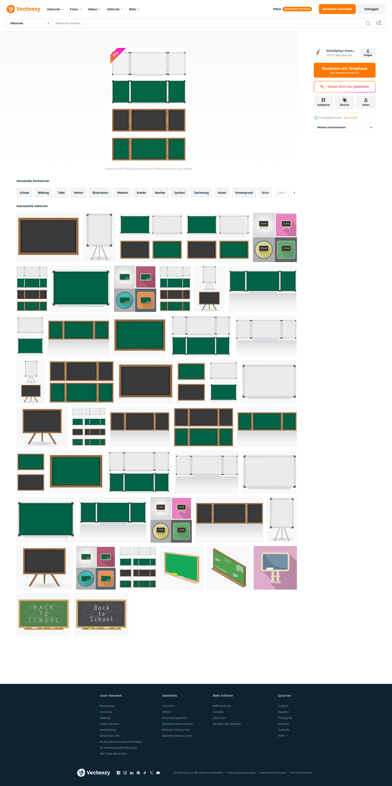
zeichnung (201, 193)
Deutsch (283, 724)
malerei (122, 193)
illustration (100, 193)
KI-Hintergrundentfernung (118, 748)
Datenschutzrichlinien (273, 772)
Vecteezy (106, 712)
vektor (78, 193)
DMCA (166, 712)
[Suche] (367, 23)
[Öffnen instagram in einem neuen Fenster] (125, 772)
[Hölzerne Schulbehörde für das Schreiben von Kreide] (81, 382)
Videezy (105, 718)
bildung (43, 193)
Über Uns (219, 718)
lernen (283, 193)
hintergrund (244, 193)
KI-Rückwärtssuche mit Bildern (121, 742)
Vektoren (53, 9)
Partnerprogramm (174, 718)
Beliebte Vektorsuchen (177, 724)
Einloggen (371, 9)
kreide (141, 193)
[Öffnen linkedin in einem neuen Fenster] (131, 772)
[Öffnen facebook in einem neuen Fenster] (118, 772)
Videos (92, 9)
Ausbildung (108, 730)
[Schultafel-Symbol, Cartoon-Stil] (182, 568)
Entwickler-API (110, 736)
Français (284, 730)
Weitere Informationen (331, 127)
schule (24, 193)
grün (265, 193)
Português (285, 718)
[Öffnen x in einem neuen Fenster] (151, 772)
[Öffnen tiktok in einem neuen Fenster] (145, 772)
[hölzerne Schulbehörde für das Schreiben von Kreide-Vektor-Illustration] (30, 472)
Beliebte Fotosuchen (176, 730)
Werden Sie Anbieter (227, 724)
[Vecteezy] (23, 9)
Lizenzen (168, 706)
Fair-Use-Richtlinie (301, 772)
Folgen (368, 55)
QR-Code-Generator (113, 754)
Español (283, 712)
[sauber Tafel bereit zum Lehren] (275, 568)
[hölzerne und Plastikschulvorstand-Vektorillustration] (151, 237)
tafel (61, 193)
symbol (179, 193)
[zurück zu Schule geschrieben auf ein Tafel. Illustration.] (43, 615)
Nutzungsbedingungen (241, 772)
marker (160, 193)
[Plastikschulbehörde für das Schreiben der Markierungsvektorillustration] (99, 237)
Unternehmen (109, 724)
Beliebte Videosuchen (177, 736)
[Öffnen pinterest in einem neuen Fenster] (138, 772)
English (283, 706)
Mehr (132, 9)
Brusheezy (107, 706)
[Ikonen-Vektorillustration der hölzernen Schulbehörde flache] (275, 237)
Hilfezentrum (222, 706)
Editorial (113, 9)
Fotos (74, 9)
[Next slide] (290, 193)
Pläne (277, 9)
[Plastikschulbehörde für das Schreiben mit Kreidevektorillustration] (81, 288)
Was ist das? (351, 117)
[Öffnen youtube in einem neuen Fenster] (158, 772)
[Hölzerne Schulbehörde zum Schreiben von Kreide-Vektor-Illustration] (48, 237)
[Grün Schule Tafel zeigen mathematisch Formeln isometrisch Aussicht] (228, 568)
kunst (222, 193)
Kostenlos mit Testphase (344, 70)
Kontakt (218, 712)
